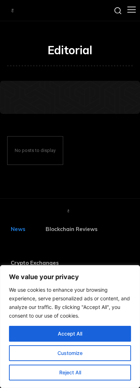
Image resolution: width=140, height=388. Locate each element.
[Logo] (12, 10)
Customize (70, 353)
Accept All (70, 334)
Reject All (70, 372)
